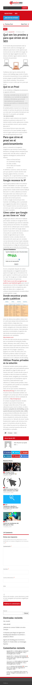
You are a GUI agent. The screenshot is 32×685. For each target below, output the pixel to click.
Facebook (8, 452)
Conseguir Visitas (9, 472)
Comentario (7, 546)
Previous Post (9, 24)
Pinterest (17, 456)
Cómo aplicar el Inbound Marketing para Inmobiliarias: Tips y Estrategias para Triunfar (17, 652)
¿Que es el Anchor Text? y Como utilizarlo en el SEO (10, 490)
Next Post (24, 24)
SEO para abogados (9, 474)
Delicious (26, 456)
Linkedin (8, 456)
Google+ (25, 452)
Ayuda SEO (11, 32)
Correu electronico (9, 577)
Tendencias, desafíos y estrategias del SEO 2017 (10, 507)
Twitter (17, 452)
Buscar (5, 611)
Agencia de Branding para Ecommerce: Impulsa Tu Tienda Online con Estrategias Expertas (14, 642)
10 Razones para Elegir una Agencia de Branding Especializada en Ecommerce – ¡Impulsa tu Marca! (14, 635)
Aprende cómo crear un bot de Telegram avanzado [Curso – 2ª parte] (17, 673)
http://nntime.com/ (8, 337)
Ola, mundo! (6, 621)
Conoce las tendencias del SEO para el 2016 (11, 524)
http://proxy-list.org (8, 390)
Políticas (5, 683)
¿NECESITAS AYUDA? (11, 18)
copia (6, 487)
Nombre (6, 569)
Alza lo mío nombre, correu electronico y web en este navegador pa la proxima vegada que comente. (15, 598)
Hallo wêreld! (6, 624)
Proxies (10, 433)
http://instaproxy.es (15, 399)
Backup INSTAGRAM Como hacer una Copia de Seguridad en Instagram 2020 (18, 657)
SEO (16, 13)
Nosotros (8, 13)
